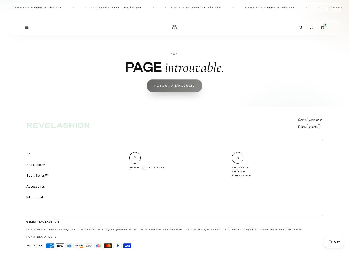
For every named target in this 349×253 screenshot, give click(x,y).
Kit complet (34, 197)
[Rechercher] (300, 27)
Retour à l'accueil (174, 85)
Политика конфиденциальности (108, 229)
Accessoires (35, 186)
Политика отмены (41, 237)
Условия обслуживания (161, 229)
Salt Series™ (36, 165)
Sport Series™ (37, 175)
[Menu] (27, 27)
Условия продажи (240, 229)
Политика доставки (203, 229)
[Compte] (311, 27)
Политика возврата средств (51, 229)
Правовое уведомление (281, 229)
